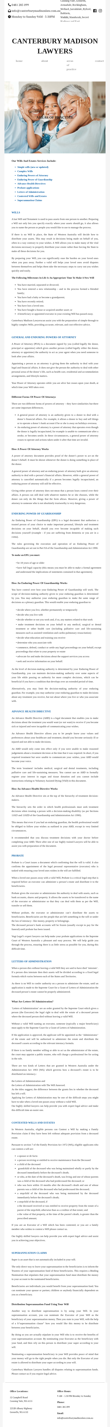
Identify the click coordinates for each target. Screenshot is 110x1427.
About (44, 61)
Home (19, 61)
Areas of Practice (71, 65)
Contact (99, 61)
